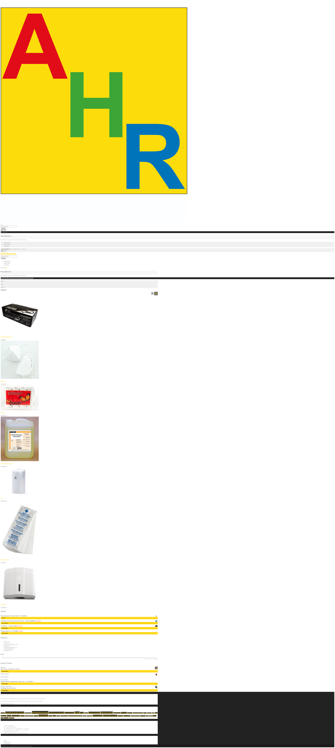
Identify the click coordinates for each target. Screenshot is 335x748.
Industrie (129, 713)
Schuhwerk (89, 716)
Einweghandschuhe (6, 336)
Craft (82, 713)
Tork (2, 498)
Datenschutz (7, 743)
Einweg (86, 713)
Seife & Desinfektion (7, 463)
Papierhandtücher (29, 716)
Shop (8, 278)
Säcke (154, 716)
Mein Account (7, 242)
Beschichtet (69, 713)
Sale (32, 278)
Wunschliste (7, 244)
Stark (147, 716)
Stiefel (150, 716)
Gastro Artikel (5, 673)
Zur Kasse (6, 246)
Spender (3, 604)
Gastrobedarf (4, 676)
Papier (2, 412)
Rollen (50, 716)
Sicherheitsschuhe (6, 686)
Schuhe (84, 716)
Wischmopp (11, 718)
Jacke (145, 713)
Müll (156, 713)
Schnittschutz (64, 716)
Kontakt (5, 278)
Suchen (3, 228)
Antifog (3, 713)
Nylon (9, 716)
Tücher (6, 718)
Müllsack (4, 716)
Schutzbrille (98, 716)
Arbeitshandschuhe (14, 713)
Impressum (7, 742)
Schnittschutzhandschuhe (75, 716)
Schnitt (58, 716)
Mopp (153, 713)
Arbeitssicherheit (56, 713)
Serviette (120, 716)
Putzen (36, 716)
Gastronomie (28, 278)
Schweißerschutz (110, 716)
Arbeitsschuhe (28, 713)
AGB (5, 740)
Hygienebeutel (5, 559)
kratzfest (149, 713)
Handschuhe (106, 713)
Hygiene (18, 278)
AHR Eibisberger (8, 253)
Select (3, 618)
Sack (54, 716)
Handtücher (117, 713)
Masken (3, 381)
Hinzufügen (5, 623)
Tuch (2, 718)
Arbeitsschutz (13, 278)
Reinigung (22, 278)
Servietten (127, 716)
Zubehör (3, 667)
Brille (77, 712)
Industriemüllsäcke (138, 713)
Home (2, 278)
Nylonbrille (16, 716)
